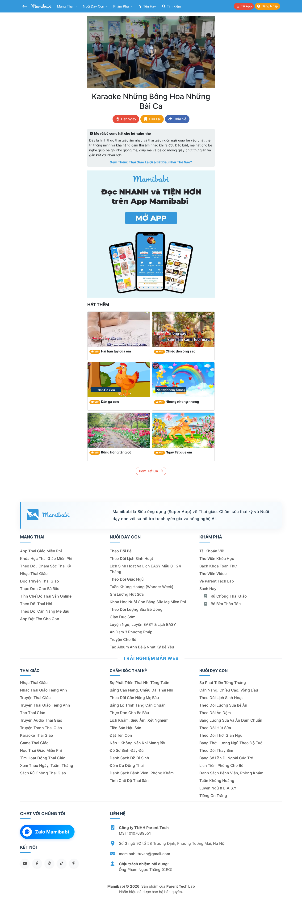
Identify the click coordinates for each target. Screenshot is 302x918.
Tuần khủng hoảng (216, 780)
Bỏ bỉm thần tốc (225, 603)
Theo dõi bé (120, 551)
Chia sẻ (179, 119)
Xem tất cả (149, 471)
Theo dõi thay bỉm (216, 750)
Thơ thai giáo (32, 712)
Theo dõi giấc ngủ (127, 579)
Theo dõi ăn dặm (215, 712)
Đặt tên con (121, 735)
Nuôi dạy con (94, 6)
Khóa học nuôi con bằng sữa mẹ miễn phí (148, 601)
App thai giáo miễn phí (41, 551)
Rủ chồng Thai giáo (228, 596)
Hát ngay (128, 119)
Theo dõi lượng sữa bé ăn (223, 705)
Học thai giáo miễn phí (41, 750)
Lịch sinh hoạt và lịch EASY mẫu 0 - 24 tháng (145, 569)
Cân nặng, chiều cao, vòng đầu (228, 690)
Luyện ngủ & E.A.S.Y (217, 788)
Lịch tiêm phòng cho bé (221, 765)
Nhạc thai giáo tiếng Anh (43, 690)
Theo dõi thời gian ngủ (221, 735)
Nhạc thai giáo (34, 573)
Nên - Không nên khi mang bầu (138, 742)
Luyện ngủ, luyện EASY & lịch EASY (143, 624)
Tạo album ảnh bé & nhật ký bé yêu (142, 647)
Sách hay (207, 588)
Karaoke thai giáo (36, 735)
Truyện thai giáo (35, 697)
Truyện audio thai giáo (41, 720)
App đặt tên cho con (39, 618)
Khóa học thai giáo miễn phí (46, 558)
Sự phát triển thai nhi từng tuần (139, 682)
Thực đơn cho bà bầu (39, 588)
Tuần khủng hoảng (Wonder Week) (141, 586)
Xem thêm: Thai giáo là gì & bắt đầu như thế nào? (151, 162)
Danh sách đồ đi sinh (129, 758)
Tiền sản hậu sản (125, 727)
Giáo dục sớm (122, 617)
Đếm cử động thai (127, 765)
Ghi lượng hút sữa (127, 594)
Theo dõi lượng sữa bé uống (136, 609)
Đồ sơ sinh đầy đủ (127, 750)
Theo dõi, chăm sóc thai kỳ (45, 566)
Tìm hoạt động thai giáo (42, 758)
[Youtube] (24, 863)
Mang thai (65, 6)
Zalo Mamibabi (52, 832)
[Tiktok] (61, 863)
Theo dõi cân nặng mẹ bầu (44, 611)
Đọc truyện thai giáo (39, 581)
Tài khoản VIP (211, 551)
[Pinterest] (74, 863)
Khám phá (121, 6)
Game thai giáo (34, 742)
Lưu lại (154, 119)
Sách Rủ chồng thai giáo (43, 773)
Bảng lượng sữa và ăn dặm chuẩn (230, 720)
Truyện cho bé (123, 639)
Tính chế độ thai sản (129, 780)
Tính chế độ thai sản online (45, 596)
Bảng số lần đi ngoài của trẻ (226, 758)
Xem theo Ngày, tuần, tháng (46, 765)
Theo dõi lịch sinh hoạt (131, 558)
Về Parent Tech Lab (216, 581)
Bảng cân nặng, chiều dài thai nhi (141, 690)
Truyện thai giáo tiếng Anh (45, 705)
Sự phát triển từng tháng (222, 682)
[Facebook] (37, 863)
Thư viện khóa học (216, 558)
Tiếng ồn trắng (213, 795)
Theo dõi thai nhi (36, 603)
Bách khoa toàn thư (218, 566)
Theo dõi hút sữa (215, 727)
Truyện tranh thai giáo (41, 727)
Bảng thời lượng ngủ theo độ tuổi (231, 742)
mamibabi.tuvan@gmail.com (144, 853)
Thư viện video (213, 573)
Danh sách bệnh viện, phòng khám (142, 773)
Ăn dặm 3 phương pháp (131, 632)
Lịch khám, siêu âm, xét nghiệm (139, 720)
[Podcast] (49, 863)
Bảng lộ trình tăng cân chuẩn (138, 705)
